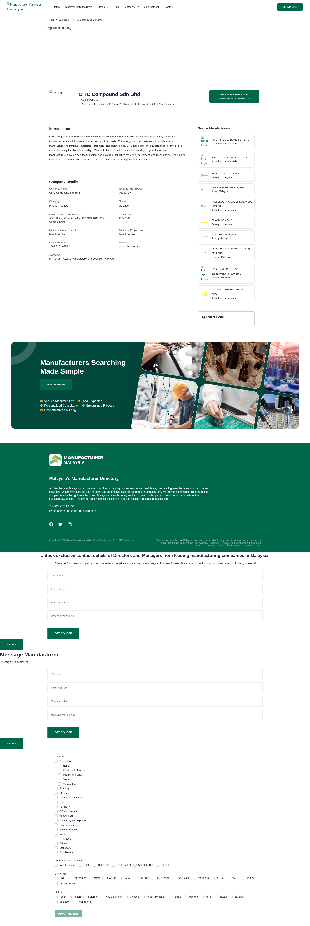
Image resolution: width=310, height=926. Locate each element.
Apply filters (68, 913)
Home (50, 19)
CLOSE (11, 644)
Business (63, 19)
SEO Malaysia (126, 540)
